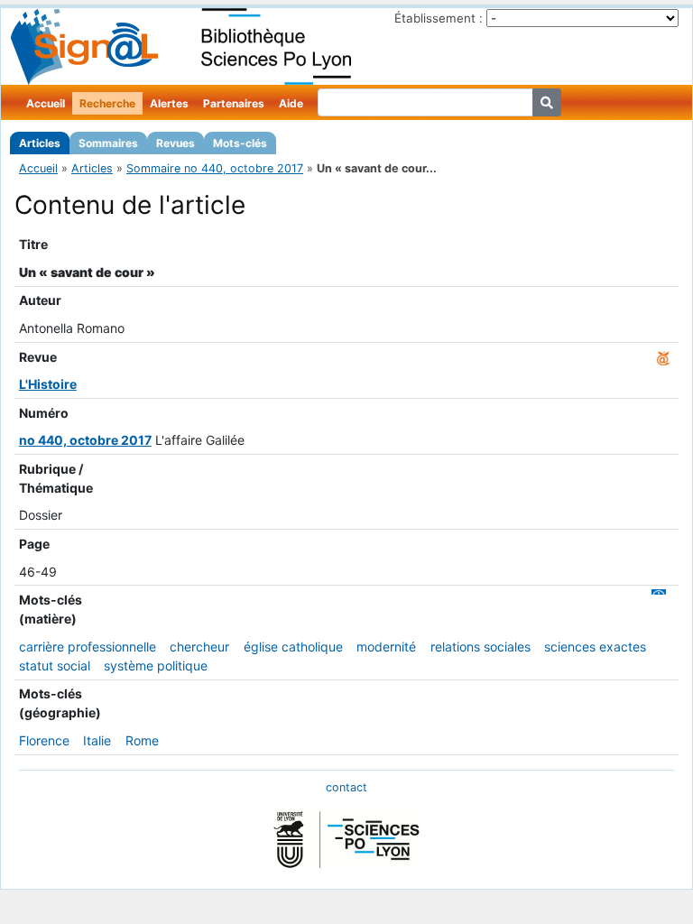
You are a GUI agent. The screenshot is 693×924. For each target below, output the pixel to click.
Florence (44, 740)
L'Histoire (48, 384)
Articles (39, 143)
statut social (54, 665)
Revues (175, 143)
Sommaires (108, 143)
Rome (142, 740)
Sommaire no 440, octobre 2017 (214, 168)
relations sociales (480, 646)
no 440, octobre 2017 (85, 440)
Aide (291, 103)
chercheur (199, 646)
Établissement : (438, 18)
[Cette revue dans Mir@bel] (663, 357)
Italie (97, 740)
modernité (386, 646)
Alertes (169, 103)
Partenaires (233, 103)
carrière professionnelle (87, 646)
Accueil (45, 103)
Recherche (107, 103)
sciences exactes (595, 646)
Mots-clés (240, 143)
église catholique (293, 646)
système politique (156, 665)
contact (346, 787)
